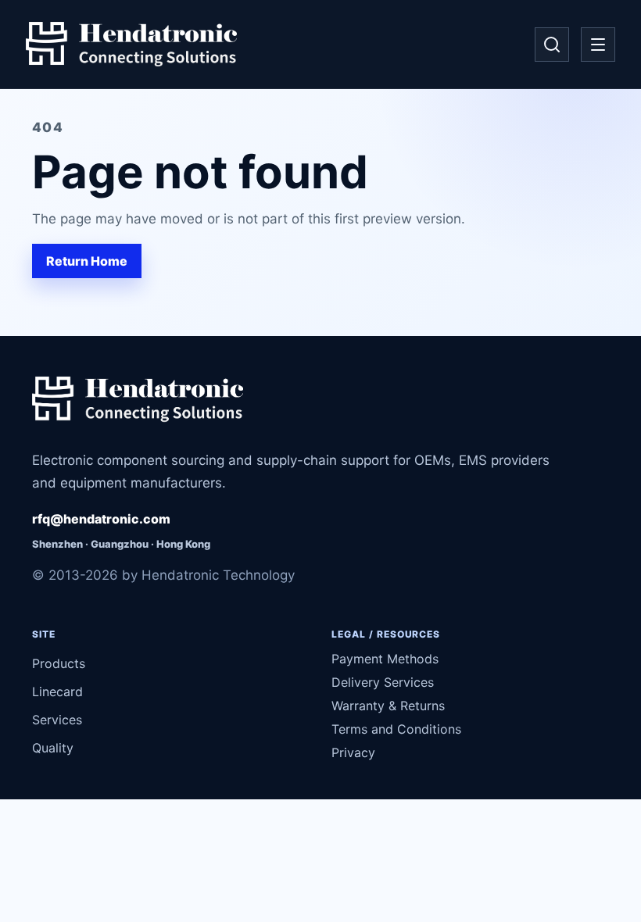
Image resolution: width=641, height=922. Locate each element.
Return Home (86, 261)
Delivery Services (382, 682)
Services (57, 719)
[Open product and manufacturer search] (552, 44)
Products (58, 663)
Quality (52, 748)
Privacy (353, 752)
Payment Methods (385, 658)
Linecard (57, 691)
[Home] (131, 44)
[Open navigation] (598, 44)
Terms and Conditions (396, 729)
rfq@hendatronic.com (101, 519)
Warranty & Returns (388, 705)
